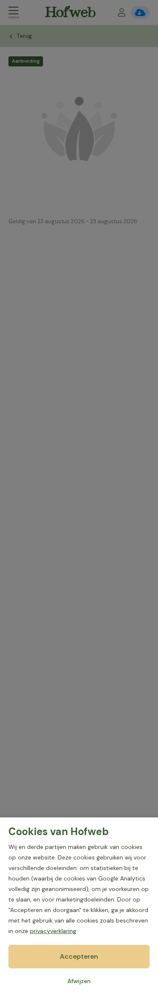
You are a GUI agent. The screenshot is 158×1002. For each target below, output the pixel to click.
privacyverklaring (53, 931)
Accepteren (79, 956)
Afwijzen (79, 981)
